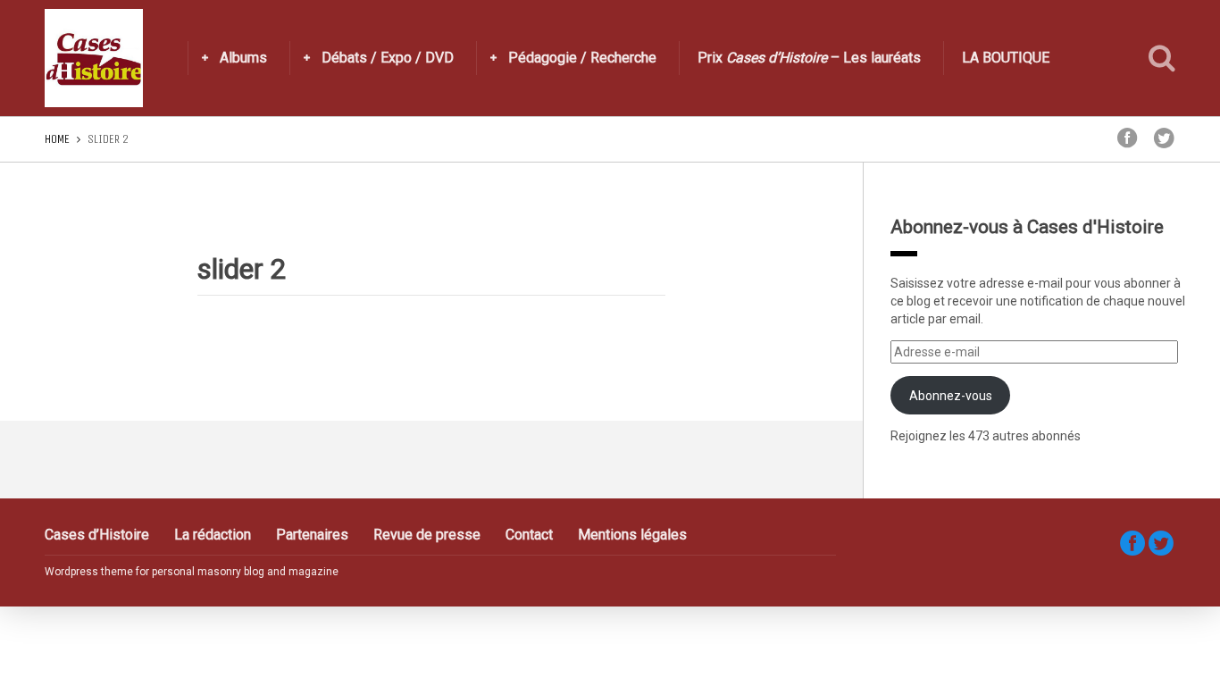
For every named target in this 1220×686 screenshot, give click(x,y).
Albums (243, 57)
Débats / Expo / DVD (388, 57)
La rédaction (212, 534)
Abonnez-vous (950, 396)
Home (57, 138)
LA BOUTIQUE (1005, 57)
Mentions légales (632, 534)
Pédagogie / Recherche (582, 57)
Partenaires (312, 534)
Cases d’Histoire (97, 534)
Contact (529, 534)
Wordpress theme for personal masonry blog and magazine (191, 571)
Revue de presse (426, 534)
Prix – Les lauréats (809, 57)
